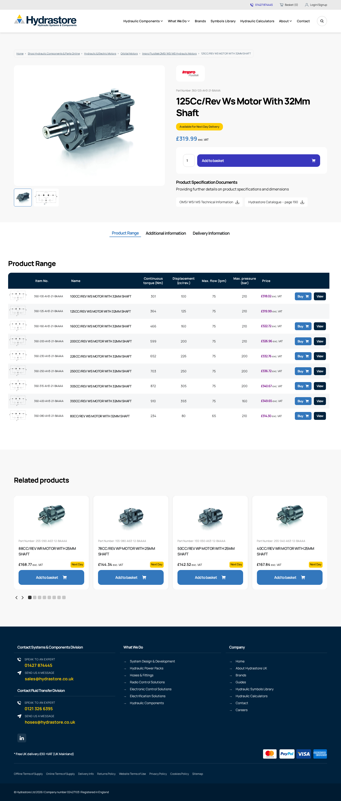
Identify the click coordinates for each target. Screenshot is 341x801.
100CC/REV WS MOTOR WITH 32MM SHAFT (100, 296)
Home (19, 53)
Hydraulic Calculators (257, 21)
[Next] (22, 598)
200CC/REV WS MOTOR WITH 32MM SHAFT (101, 341)
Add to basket (213, 160)
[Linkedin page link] (21, 738)
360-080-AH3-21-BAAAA (48, 416)
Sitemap (197, 774)
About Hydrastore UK (251, 668)
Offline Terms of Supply (28, 774)
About (284, 21)
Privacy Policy (158, 774)
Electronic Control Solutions (150, 689)
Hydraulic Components (141, 21)
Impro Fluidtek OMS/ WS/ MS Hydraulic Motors (169, 53)
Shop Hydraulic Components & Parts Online (54, 53)
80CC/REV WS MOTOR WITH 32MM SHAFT (100, 416)
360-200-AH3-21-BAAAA (48, 341)
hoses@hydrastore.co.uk (50, 719)
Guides (241, 682)
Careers (242, 710)
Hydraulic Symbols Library (254, 689)
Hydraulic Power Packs (146, 668)
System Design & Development (152, 661)
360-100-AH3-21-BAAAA (48, 296)
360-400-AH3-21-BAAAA (48, 401)
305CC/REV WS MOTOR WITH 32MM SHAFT (100, 386)
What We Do (177, 21)
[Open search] (322, 21)
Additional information (166, 233)
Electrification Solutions (147, 696)
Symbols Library (223, 21)
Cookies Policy (179, 774)
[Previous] (16, 598)
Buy (300, 296)
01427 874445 (264, 4)
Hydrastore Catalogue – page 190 (273, 202)
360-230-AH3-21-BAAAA (48, 356)
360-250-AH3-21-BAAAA (48, 371)
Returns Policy (106, 774)
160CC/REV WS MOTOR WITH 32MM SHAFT (100, 326)
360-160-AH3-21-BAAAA (48, 326)
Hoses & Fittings (141, 675)
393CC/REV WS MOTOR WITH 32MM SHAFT (100, 401)
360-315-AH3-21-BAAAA (48, 386)
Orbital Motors (129, 53)
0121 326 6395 (40, 706)
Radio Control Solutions (147, 682)
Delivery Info (86, 774)
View (320, 296)
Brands (200, 21)
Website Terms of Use (132, 774)
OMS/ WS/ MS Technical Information (206, 202)
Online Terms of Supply (60, 774)
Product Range (125, 233)
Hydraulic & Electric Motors (100, 53)
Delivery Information (211, 233)
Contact (303, 21)
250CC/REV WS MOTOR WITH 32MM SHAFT (100, 371)
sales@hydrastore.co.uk (49, 676)
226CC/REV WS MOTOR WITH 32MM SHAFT (100, 356)
